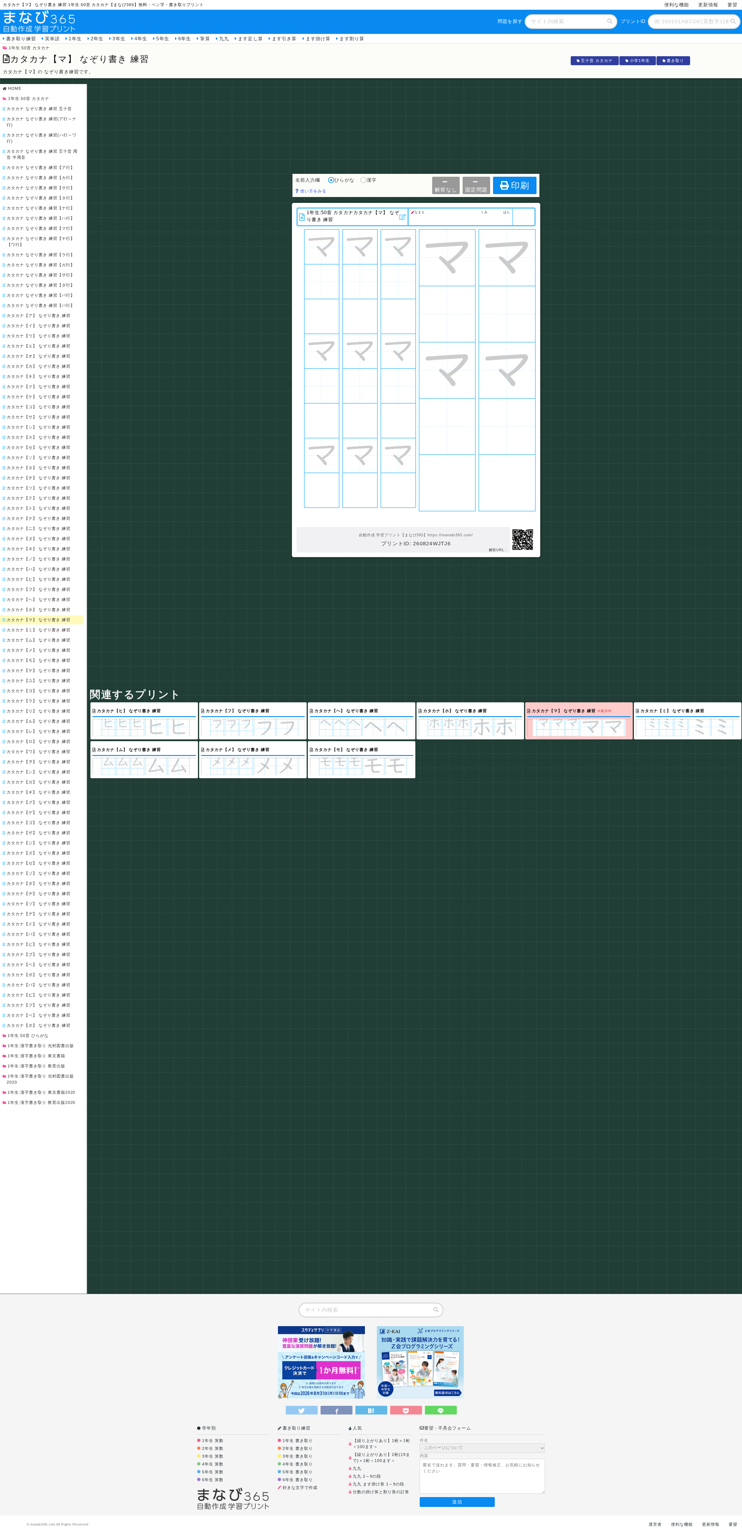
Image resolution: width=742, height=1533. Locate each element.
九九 (224, 38)
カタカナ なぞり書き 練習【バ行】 (41, 295)
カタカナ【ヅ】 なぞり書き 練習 (38, 903)
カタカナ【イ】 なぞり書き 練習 (38, 325)
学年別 (209, 1428)
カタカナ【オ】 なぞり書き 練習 (38, 356)
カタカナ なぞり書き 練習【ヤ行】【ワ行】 (41, 241)
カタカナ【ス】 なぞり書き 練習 (38, 437)
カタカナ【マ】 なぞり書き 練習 (38, 619)
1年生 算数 (212, 1440)
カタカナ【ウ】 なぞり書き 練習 (38, 335)
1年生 (75, 38)
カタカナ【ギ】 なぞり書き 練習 (38, 792)
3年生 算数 (212, 1456)
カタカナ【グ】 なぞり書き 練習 (38, 802)
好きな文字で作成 (300, 1487)
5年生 (162, 38)
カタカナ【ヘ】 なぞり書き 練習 (38, 599)
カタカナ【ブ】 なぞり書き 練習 (38, 954)
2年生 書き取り (298, 1448)
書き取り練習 (21, 38)
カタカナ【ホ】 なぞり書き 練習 (38, 609)
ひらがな (344, 180)
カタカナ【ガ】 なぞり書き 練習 (38, 782)
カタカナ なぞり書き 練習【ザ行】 (41, 275)
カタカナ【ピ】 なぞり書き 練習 (38, 995)
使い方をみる (312, 191)
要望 (732, 4)
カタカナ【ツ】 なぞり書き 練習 (38, 488)
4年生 (140, 38)
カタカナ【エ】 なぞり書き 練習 (38, 346)
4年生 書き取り (298, 1464)
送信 (457, 1501)
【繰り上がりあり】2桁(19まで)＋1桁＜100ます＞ (381, 1457)
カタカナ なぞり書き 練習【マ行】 (41, 228)
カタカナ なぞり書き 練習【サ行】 (41, 187)
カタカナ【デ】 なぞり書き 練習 (38, 914)
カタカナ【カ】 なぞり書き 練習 (38, 366)
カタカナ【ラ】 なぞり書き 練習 (38, 701)
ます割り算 (351, 38)
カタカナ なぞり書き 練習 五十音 (39, 108)
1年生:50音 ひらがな (28, 1035)
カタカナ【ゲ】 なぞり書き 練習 (38, 812)
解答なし (446, 190)
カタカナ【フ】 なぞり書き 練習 (38, 589)
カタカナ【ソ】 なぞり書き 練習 (38, 457)
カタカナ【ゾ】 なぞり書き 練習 (38, 873)
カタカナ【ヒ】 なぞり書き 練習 (38, 579)
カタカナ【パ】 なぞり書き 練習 (38, 984)
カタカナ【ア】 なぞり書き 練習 (38, 315)
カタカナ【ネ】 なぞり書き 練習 (38, 548)
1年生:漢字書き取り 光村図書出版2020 (40, 1079)
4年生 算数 (212, 1464)
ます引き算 (284, 38)
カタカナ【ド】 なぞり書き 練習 (38, 924)
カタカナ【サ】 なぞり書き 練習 (38, 417)
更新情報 (708, 4)
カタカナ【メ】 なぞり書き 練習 (38, 650)
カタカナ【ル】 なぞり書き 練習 (38, 721)
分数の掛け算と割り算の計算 (381, 1492)
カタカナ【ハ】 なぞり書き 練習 (38, 569)
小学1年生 (640, 60)
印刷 (520, 185)
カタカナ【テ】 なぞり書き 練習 (38, 498)
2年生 (97, 38)
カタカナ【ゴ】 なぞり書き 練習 (38, 822)
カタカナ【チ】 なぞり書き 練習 (38, 477)
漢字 (372, 180)
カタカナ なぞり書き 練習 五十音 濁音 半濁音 (42, 154)
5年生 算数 (212, 1472)
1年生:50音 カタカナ (29, 47)
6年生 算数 (212, 1479)
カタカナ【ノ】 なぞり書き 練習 (38, 559)
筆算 (205, 38)
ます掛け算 (318, 38)
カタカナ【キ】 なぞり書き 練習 (38, 376)
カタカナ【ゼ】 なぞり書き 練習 (38, 863)
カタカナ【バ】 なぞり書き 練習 (38, 934)
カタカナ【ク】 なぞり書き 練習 (38, 386)
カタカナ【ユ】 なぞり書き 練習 (38, 680)
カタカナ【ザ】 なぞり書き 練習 (38, 832)
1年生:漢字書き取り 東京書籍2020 (42, 1092)
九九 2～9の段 (367, 1476)
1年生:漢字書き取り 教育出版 (36, 1066)
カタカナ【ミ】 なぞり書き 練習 (38, 630)
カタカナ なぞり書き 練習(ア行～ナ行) (42, 121)
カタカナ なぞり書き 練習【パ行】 (41, 305)
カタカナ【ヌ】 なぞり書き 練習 (38, 538)
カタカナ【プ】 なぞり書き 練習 (38, 1005)
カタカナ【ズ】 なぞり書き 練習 (38, 853)
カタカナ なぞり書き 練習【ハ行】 (41, 218)
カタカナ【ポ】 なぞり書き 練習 (38, 1025)
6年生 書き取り (298, 1479)
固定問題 (476, 190)
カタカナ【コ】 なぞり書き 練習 (38, 406)
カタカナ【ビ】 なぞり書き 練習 (38, 944)
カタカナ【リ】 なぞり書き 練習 (38, 711)
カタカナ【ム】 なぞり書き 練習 (38, 640)
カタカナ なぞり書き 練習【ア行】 (41, 167)
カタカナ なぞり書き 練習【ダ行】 (41, 285)
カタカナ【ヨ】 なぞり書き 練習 (38, 690)
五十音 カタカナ (597, 60)
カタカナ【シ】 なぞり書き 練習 (38, 427)
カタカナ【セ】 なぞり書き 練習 (38, 447)
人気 (357, 1428)
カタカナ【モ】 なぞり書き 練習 (38, 660)
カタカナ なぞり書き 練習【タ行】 (41, 198)
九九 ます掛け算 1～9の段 (378, 1484)
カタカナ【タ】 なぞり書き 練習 (38, 467)
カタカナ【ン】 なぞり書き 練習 (38, 772)
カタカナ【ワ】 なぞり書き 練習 (38, 751)
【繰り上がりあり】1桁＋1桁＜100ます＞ (381, 1443)
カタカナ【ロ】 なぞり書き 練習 (38, 741)
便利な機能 (676, 4)
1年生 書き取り (298, 1440)
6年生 (184, 38)
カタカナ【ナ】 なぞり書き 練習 (38, 518)
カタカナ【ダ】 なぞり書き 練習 (38, 883)
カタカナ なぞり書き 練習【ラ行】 (41, 254)
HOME (14, 88)
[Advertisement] (416, 124)
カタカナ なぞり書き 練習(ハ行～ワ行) (42, 138)
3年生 (118, 38)
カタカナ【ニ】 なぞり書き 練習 (38, 528)
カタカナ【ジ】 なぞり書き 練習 (38, 843)
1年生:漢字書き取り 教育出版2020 (42, 1102)
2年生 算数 (212, 1448)
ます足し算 (250, 38)
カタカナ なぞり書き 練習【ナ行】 (41, 208)
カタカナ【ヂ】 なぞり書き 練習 (38, 893)
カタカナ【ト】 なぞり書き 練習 (38, 508)
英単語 (52, 38)
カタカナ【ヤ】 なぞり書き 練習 (38, 670)
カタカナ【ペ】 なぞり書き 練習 (38, 1015)
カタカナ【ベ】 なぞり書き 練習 (38, 964)
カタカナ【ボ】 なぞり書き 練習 (38, 974)
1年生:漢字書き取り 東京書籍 (36, 1055)
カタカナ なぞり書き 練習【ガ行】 (41, 265)
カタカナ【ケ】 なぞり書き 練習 (38, 396)
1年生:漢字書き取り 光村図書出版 (41, 1045)
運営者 (655, 1524)
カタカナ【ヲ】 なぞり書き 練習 (38, 761)
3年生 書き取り (298, 1456)
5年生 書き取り (298, 1472)
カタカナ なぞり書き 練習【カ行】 (41, 177)
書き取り (675, 60)
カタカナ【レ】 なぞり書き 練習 (38, 731)
